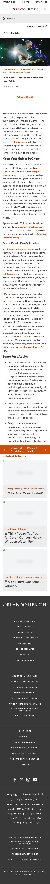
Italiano (18, 814)
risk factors (9, 274)
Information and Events (25, 698)
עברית (38, 809)
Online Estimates (25, 649)
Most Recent (11, 529)
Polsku (37, 814)
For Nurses (25, 737)
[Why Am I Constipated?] (25, 472)
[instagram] (28, 780)
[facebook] (15, 780)
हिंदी (9, 814)
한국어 (28, 814)
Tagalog (15, 823)
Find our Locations (25, 621)
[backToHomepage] (4, 18)
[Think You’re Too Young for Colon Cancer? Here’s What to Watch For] (25, 513)
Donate (25, 765)
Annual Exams (23, 72)
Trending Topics (10, 69)
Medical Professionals (25, 753)
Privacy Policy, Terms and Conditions (25, 843)
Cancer (39, 69)
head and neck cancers (21, 249)
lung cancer (20, 142)
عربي (12, 800)
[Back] (5, 9)
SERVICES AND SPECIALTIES (24, 682)
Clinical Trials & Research (25, 759)
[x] (22, 780)
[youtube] (35, 780)
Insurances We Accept (25, 687)
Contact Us (25, 731)
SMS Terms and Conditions (25, 848)
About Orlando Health (25, 676)
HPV (5, 294)
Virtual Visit (25, 644)
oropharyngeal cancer (30, 227)
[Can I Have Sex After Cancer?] (25, 561)
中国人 (19, 800)
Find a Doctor (25, 627)
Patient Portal (25, 632)
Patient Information (25, 693)
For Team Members (25, 742)
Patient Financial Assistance (25, 704)
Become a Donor (25, 660)
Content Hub (10, 19)
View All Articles (13, 33)
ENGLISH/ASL (31, 800)
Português (12, 818)
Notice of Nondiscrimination (25, 837)
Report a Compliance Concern (25, 860)
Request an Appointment (25, 638)
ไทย (24, 823)
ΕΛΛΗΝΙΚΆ (37, 805)
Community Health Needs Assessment (24, 710)
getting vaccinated (30, 347)
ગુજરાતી (11, 809)
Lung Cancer (9, 72)
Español (37, 818)
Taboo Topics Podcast (33, 488)
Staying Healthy (27, 69)
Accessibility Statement (25, 854)
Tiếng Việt (33, 823)
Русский (26, 818)
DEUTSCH (24, 805)
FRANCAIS (12, 805)
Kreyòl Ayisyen (25, 809)
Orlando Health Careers (25, 748)
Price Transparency (25, 715)
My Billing (25, 655)
